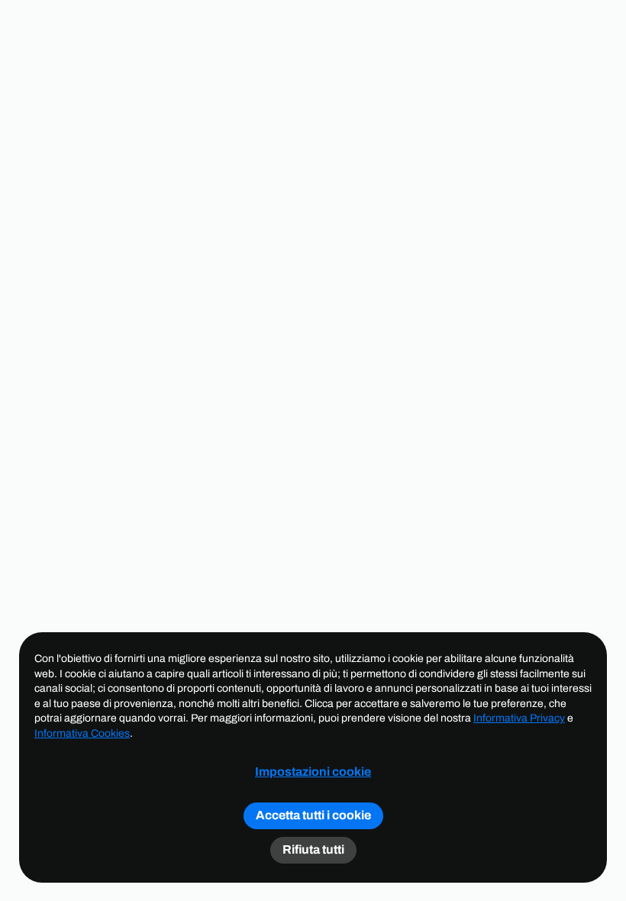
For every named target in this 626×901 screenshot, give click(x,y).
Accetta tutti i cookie (313, 815)
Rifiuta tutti (313, 849)
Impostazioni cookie (313, 772)
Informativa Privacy (519, 718)
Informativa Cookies (82, 733)
